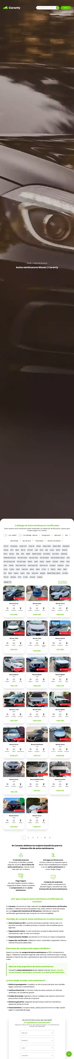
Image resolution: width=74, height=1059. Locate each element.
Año (68, 535)
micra (5, 554)
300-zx (23, 550)
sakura (48, 561)
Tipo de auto (28, 540)
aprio (28, 573)
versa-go (25, 569)
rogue (42, 561)
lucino (52, 550)
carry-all (31, 546)
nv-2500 (65, 573)
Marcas (37, 535)
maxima (64, 550)
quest (36, 561)
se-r (19, 577)
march (58, 550)
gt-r (11, 550)
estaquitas (66, 546)
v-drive (12, 569)
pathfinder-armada (10, 558)
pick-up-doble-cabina (57, 558)
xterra (38, 569)
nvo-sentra (46, 554)
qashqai (13, 577)
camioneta (13, 546)
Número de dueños (56, 540)
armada (32, 577)
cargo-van (23, 546)
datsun (16, 573)
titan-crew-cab (21, 565)
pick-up (6, 577)
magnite (42, 573)
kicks (41, 550)
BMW (48, 972)
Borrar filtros (62, 583)
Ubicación (59, 535)
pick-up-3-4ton (22, 558)
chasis (38, 546)
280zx (65, 569)
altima (32, 569)
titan (5, 565)
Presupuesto (47, 535)
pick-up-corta (33, 558)
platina (30, 561)
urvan (5, 569)
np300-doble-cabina (53, 573)
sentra (62, 561)
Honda (11, 972)
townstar (52, 565)
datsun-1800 (57, 546)
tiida (67, 561)
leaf (46, 550)
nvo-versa (55, 554)
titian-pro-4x (44, 565)
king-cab (35, 573)
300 (5, 573)
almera (11, 565)
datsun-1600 (47, 546)
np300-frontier (36, 554)
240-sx (6, 546)
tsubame (60, 565)
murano (11, 554)
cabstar (39, 577)
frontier (6, 550)
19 (45, 838)
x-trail (44, 569)
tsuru (67, 565)
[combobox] (37, 1033)
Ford (43, 972)
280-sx (53, 569)
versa (18, 569)
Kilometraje (16, 540)
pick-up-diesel (44, 558)
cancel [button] (10, 582)
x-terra (25, 577)
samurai (55, 561)
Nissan (53, 970)
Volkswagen (27, 972)
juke (36, 550)
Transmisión (40, 540)
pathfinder (64, 554)
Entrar (66, 8)
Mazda (18, 972)
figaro (22, 573)
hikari (17, 550)
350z (22, 554)
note (17, 554)
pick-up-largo (21, 561)
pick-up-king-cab (9, 561)
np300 (28, 554)
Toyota (60, 970)
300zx (10, 573)
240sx (59, 569)
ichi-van (30, 550)
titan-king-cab (32, 565)
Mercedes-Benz (58, 972)
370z (68, 558)
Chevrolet (36, 972)
